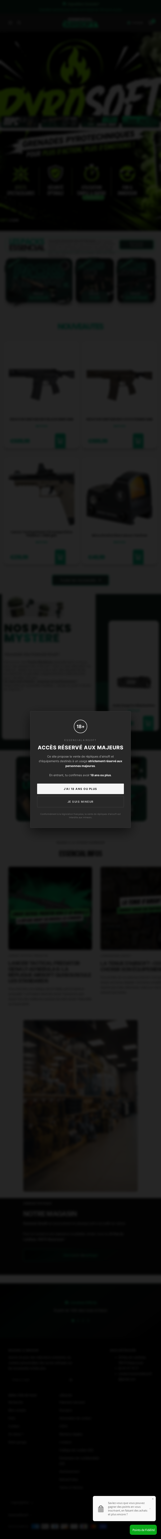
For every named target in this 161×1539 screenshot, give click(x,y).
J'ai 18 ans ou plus (80, 788)
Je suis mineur (81, 801)
